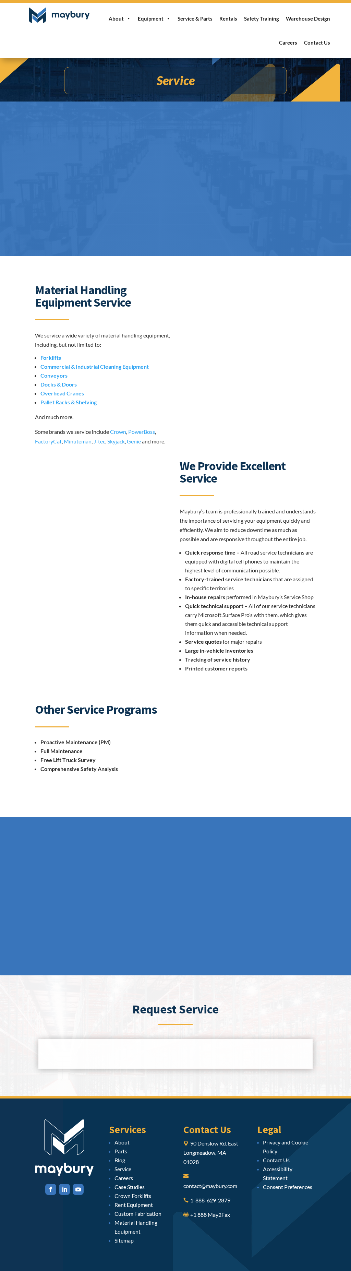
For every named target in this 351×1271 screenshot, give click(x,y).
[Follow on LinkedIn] (64, 1189)
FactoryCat (48, 441)
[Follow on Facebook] (50, 1189)
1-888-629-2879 (210, 1200)
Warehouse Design (308, 18)
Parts (120, 1151)
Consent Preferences (287, 1187)
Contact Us (317, 42)
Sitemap (124, 1240)
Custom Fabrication (137, 1213)
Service (122, 1169)
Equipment (151, 18)
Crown (118, 431)
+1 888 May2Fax (210, 1214)
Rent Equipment (133, 1204)
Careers (288, 42)
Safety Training (261, 18)
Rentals (228, 18)
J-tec (99, 441)
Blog (119, 1160)
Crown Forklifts (132, 1195)
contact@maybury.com (210, 1186)
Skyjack (116, 441)
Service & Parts (195, 18)
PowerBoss (141, 431)
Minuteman (78, 441)
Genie (134, 441)
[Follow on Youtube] (78, 1189)
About (116, 18)
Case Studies (129, 1187)
